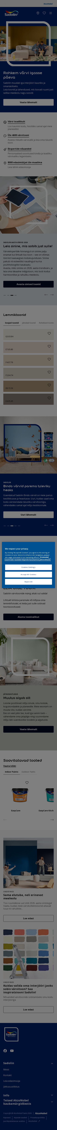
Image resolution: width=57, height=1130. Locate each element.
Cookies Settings (28, 567)
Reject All (29, 582)
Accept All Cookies (28, 574)
